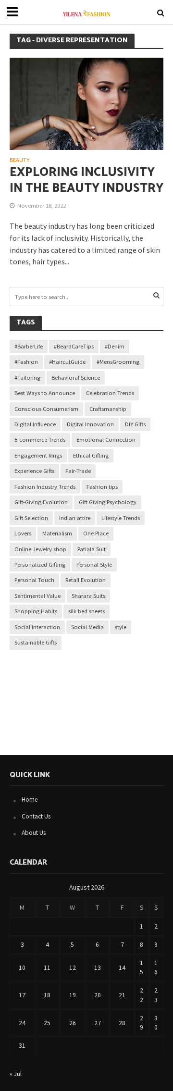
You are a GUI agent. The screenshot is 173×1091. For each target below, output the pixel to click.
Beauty (19, 160)
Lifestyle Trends (120, 517)
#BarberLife (28, 346)
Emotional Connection (106, 439)
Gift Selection (31, 517)
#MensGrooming (118, 361)
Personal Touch (34, 579)
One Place (96, 533)
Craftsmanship (107, 408)
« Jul (16, 1074)
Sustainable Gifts (35, 642)
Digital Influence (35, 424)
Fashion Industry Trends (44, 486)
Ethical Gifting (91, 455)
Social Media (87, 627)
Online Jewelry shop (40, 549)
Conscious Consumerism (46, 408)
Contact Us (36, 816)
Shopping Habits (35, 611)
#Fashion (26, 361)
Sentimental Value (37, 595)
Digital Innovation (90, 424)
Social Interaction (37, 627)
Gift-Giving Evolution (41, 502)
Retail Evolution (85, 579)
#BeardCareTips (74, 346)
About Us (34, 833)
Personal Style (94, 564)
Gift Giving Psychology (107, 502)
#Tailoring (27, 377)
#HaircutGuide (67, 361)
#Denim (114, 346)
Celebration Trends (110, 393)
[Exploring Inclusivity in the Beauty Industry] (86, 103)
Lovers (22, 533)
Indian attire (74, 517)
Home (30, 799)
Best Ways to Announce (44, 393)
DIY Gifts (135, 424)
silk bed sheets (86, 611)
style (120, 627)
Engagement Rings (38, 455)
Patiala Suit (91, 549)
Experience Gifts (34, 470)
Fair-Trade (78, 470)
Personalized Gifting (39, 564)
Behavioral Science (75, 377)
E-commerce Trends (39, 439)
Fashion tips (102, 486)
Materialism (57, 533)
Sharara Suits (88, 595)
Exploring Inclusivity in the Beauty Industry (86, 180)
